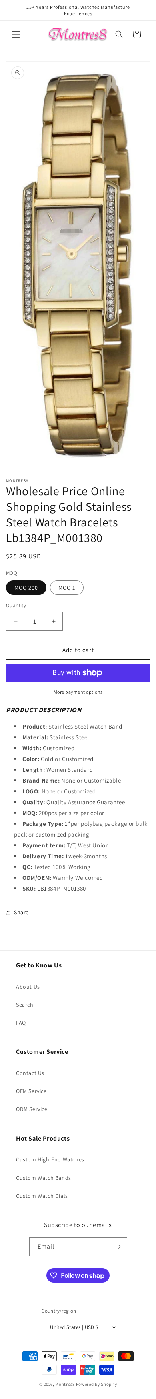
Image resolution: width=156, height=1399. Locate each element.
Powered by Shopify (96, 1384)
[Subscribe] (118, 1246)
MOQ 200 (26, 587)
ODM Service (32, 1109)
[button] (16, 34)
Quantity (16, 605)
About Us (28, 986)
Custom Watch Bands (43, 1177)
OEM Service (31, 1091)
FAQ (21, 1022)
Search (25, 1004)
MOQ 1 (66, 587)
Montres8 (65, 1384)
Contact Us (30, 1073)
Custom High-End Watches (50, 1159)
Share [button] (21, 912)
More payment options (78, 692)
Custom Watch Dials (42, 1195)
